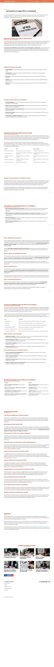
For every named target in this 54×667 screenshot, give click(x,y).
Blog (29, 1)
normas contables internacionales (42, 526)
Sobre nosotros (7, 583)
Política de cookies (7, 586)
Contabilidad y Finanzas (9, 1)
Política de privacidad (8, 588)
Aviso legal (6, 589)
